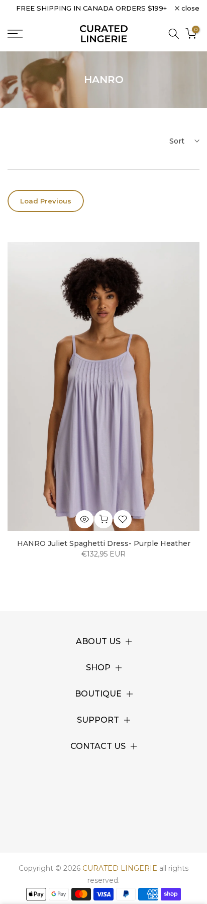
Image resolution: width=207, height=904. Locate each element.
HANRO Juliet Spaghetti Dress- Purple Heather (103, 543)
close (189, 8)
